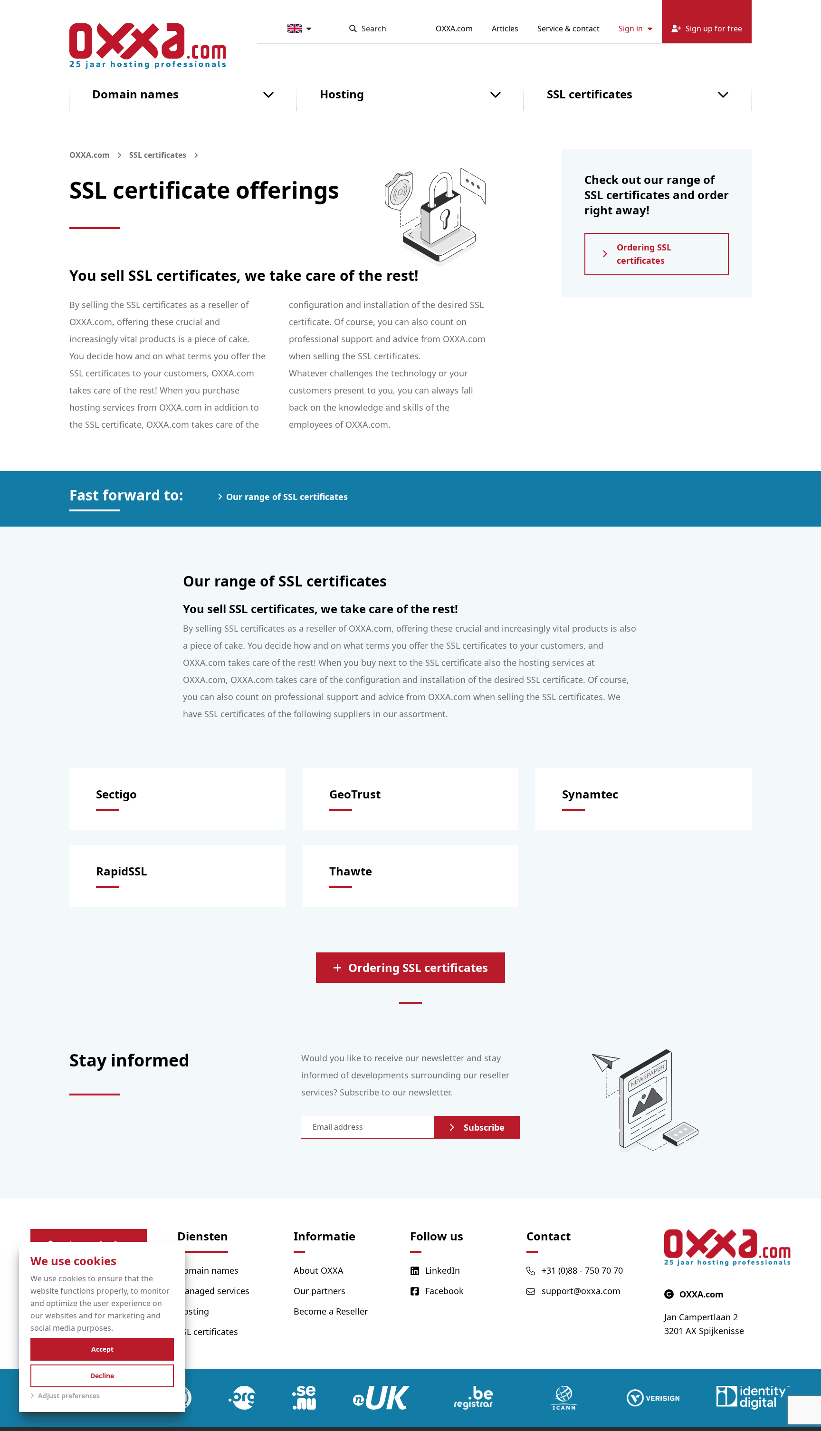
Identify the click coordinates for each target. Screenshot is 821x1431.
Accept (102, 1349)
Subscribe (484, 1127)
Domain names (135, 94)
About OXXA (319, 1270)
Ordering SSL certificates (644, 253)
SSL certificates (589, 94)
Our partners (319, 1291)
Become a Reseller (331, 1311)
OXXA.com (454, 28)
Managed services (213, 1291)
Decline (102, 1375)
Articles (505, 28)
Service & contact (568, 28)
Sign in (631, 28)
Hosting (342, 94)
